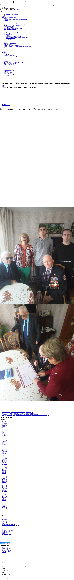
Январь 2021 (4, 476)
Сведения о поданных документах (10, 43)
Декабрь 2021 (4, 467)
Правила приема (7, 41)
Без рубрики (4, 522)
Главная (3, 85)
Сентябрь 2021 (4, 470)
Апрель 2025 (4, 434)
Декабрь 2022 (4, 458)
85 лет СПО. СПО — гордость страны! (9, 518)
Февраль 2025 (4, 436)
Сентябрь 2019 (4, 487)
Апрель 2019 (4, 491)
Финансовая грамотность (6, 538)
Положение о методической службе (10, 68)
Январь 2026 (4, 426)
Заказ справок (6, 54)
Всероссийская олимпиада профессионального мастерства (16, 37)
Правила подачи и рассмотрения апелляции (11, 45)
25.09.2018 (4, 104)
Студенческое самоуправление (9, 60)
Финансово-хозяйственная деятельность (11, 27)
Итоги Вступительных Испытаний (10, 48)
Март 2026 (4, 424)
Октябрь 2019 (4, 486)
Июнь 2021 (4, 472)
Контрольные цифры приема (9, 42)
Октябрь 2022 (4, 460)
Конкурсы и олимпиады (8, 34)
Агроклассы (4, 521)
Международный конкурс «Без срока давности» (14, 39)
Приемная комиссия (7, 40)
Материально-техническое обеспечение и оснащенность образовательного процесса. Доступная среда (22, 24)
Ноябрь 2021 (4, 468)
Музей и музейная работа (6, 531)
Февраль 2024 (4, 446)
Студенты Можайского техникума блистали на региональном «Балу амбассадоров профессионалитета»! (20, 414)
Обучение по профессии (6, 534)
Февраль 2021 (4, 475)
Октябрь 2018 (4, 496)
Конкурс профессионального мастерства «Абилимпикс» (14, 76)
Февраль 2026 (4, 425)
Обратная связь (3, 11)
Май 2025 (4, 433)
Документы (6, 20)
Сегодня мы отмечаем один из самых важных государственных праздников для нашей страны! (18, 413)
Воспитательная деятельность (9, 31)
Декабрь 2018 (4, 494)
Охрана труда (6, 15)
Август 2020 (4, 481)
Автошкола (6, 66)
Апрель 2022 (4, 464)
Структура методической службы (10, 69)
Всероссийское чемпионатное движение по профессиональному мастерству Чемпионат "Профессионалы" (20, 527)
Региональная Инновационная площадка (11, 33)
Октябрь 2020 (4, 479)
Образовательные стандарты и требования (11, 23)
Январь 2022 (4, 466)
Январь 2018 (4, 504)
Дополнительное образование (9, 55)
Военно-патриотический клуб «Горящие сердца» (14, 32)
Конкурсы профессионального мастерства (13, 36)
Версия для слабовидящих (19, 1)
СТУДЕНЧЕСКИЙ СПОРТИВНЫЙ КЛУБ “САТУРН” (13, 62)
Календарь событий (5, 549)
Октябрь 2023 (4, 449)
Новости (3, 16)
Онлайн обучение (7, 57)
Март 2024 (4, 445)
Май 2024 (4, 443)
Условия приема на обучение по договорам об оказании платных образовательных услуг (19, 46)
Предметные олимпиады (10, 38)
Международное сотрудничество (10, 29)
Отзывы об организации (6, 550)
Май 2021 (4, 473)
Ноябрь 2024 (4, 438)
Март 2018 (4, 502)
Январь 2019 (4, 493)
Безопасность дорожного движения (8, 524)
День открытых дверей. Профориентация (9, 528)
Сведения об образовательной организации (9, 17)
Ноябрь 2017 (4, 506)
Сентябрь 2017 (4, 508)
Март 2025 (4, 435)
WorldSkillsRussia (5, 519)
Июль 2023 (4, 452)
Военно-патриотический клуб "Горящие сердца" (10, 525)
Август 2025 (4, 430)
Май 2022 (4, 463)
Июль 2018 (4, 499)
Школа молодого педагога (8, 72)
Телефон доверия (7, 58)
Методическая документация (9, 74)
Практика (6, 61)
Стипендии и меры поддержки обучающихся (12, 25)
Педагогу (4, 67)
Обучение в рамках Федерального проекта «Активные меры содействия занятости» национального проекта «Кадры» (24, 49)
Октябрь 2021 (4, 469)
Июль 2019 (4, 489)
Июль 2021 (4, 471)
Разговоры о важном (6, 536)
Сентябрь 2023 (4, 450)
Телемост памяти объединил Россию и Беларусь (10, 411)
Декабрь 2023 (4, 447)
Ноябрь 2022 (4, 459)
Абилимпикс (8, 35)
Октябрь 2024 (4, 439)
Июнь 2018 (4, 500)
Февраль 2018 (4, 503)
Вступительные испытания (9, 50)
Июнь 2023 (4, 453)
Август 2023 (4, 451)
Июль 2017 (4, 510)
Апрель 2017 (4, 512)
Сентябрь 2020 (4, 480)
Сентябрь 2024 (4, 440)
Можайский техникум (6, 105)
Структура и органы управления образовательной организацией (15, 19)
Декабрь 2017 (4, 505)
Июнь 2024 (4, 442)
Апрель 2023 (4, 455)
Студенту (4, 52)
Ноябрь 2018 (4, 495)
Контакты (4, 552)
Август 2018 (4, 498)
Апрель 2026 (4, 423)
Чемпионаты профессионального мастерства (10, 75)
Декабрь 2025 (4, 427)
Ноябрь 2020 (4, 478)
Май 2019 (4, 490)
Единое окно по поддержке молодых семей (11, 59)
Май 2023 (4, 454)
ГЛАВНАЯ (4, 13)
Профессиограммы (7, 44)
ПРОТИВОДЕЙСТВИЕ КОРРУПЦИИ (11, 14)
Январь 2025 (4, 437)
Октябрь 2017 (4, 507)
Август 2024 (4, 441)
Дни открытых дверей (8, 47)
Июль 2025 (4, 431)
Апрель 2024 (4, 444)
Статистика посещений (6, 551)
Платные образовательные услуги (10, 26)
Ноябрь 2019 (4, 485)
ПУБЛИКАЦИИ (5, 77)
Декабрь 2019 (4, 484)
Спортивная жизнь (5, 537)
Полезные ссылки (7, 73)
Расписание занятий (7, 53)
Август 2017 (4, 509)
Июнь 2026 (4, 421)
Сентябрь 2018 (4, 497)
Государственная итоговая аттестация (10, 56)
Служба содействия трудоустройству (10, 63)
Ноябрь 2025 (4, 428)
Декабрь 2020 (4, 477)
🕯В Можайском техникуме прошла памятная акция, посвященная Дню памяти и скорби (17, 412)
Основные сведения (7, 18)
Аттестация (6, 71)
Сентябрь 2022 (4, 461)
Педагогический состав (8, 22)
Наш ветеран (6, 65)
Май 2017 (4, 511)
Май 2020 (4, 482)
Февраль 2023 (4, 456)
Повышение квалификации (9, 70)
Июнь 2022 (4, 462)
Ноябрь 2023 (4, 448)
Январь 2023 (4, 457)
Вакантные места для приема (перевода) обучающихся (13, 28)
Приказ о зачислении (8, 51)
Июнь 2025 (4, 432)
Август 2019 (4, 488)
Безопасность (4, 523)
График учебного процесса (9, 64)
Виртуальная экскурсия (6, 548)
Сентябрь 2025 (4, 429)
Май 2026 (4, 422)
